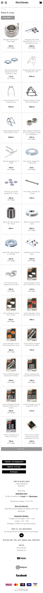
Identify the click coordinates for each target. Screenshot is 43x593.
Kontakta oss (21, 550)
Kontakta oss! (21, 494)
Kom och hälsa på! (21, 506)
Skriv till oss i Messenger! (21, 529)
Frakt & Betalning (21, 484)
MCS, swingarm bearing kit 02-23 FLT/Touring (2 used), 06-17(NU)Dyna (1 (32, 132)
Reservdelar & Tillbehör (11, 7)
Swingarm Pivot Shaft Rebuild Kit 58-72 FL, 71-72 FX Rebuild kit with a (32, 41)
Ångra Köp (21, 491)
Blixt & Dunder (21, 548)
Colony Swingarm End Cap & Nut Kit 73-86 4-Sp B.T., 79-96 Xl (11, 406)
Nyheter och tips (14, 467)
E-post (23, 496)
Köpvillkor (21, 486)
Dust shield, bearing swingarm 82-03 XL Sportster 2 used (11, 71)
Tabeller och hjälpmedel (14, 462)
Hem (2, 7)
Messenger (34, 496)
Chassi (35, 7)
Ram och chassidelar (26, 7)
